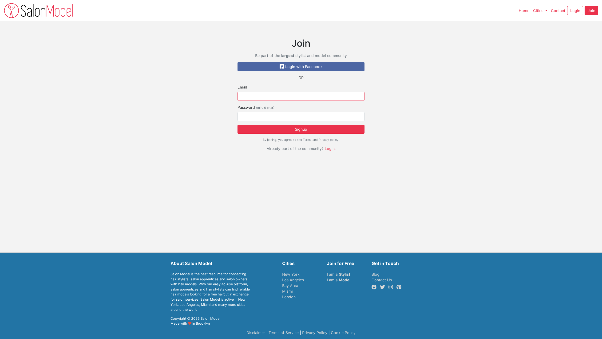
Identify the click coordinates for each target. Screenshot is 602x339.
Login (330, 148)
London (289, 297)
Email (242, 87)
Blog (376, 274)
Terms (307, 139)
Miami (287, 291)
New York (291, 274)
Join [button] (591, 10)
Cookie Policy (343, 332)
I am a (338, 274)
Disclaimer (255, 332)
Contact (559, 10)
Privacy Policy (314, 332)
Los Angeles (293, 280)
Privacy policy (328, 139)
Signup (301, 129)
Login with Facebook (303, 66)
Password (256, 107)
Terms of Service (284, 332)
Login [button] (575, 10)
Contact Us (382, 280)
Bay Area (290, 285)
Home (525, 10)
